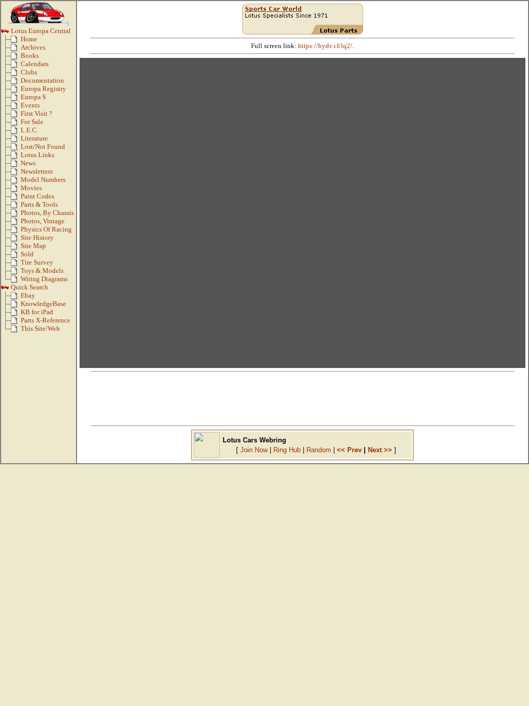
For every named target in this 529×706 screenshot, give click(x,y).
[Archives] (16, 49)
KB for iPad (37, 312)
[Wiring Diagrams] (16, 281)
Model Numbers (43, 179)
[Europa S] (16, 99)
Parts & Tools (39, 204)
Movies (31, 188)
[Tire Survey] (16, 264)
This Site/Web (40, 328)
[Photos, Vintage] (16, 223)
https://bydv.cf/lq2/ (325, 46)
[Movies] (16, 190)
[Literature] (16, 140)
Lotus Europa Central (40, 31)
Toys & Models (42, 270)
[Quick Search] (5, 289)
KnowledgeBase (43, 304)
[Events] (16, 107)
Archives (33, 47)
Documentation (42, 80)
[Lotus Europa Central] (5, 33)
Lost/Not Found (43, 146)
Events (30, 105)
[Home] (16, 41)
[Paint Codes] (16, 198)
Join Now (254, 450)
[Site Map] (16, 248)
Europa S (33, 97)
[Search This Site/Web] (16, 330)
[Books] (16, 58)
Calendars (35, 64)
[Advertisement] (303, 398)
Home (29, 39)
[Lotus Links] (16, 157)
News (28, 163)
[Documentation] (16, 82)
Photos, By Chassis (47, 213)
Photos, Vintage (43, 221)
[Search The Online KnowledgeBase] (16, 306)
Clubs (29, 72)
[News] (16, 165)
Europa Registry (43, 89)
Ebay (28, 295)
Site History (37, 237)
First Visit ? (36, 113)
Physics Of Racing (46, 229)
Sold (27, 254)
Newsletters (37, 171)
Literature (34, 138)
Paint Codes (37, 196)
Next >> (380, 450)
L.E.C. (29, 130)
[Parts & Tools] (16, 206)
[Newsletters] (16, 173)
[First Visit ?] (16, 115)
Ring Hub (287, 450)
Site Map (33, 246)
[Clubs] (16, 74)
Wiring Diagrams (44, 279)
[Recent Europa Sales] (16, 256)
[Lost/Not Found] (16, 148)
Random (318, 450)
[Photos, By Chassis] (16, 215)
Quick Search (28, 287)
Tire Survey (37, 262)
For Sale (32, 122)
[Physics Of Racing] (16, 231)
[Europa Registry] (16, 91)
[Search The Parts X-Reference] (16, 322)
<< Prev (349, 450)
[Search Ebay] (16, 297)
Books (30, 55)
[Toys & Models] (16, 273)
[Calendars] (16, 66)
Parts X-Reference (45, 320)
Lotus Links (37, 155)
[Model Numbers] (16, 182)
